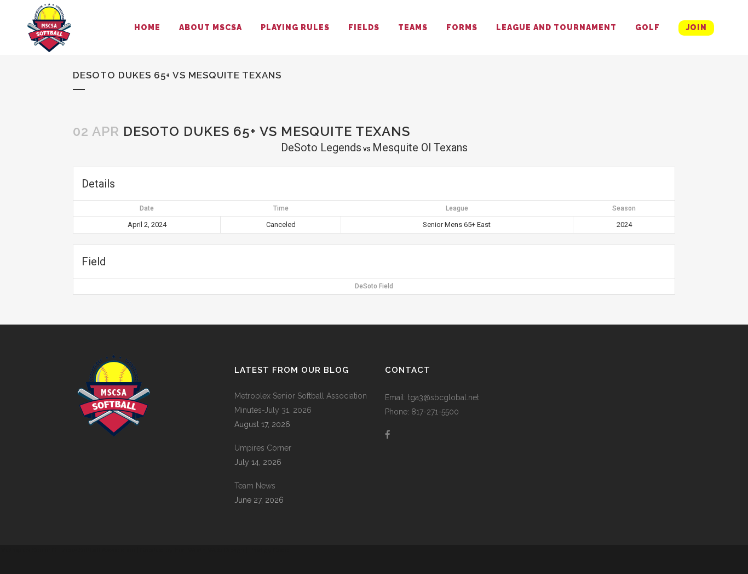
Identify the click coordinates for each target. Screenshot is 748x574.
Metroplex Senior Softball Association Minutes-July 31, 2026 (300, 402)
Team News (254, 485)
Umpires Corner (262, 448)
